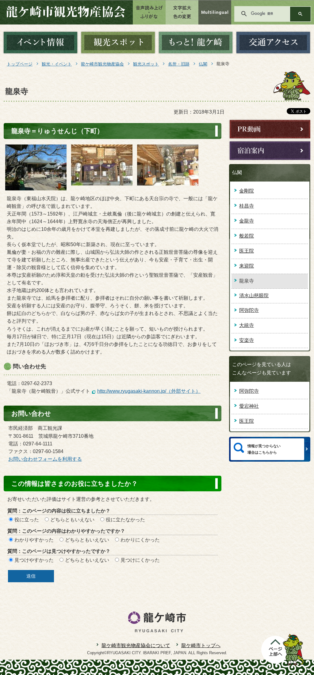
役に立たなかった (125, 519)
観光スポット (146, 64)
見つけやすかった (34, 560)
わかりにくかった (140, 539)
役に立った (26, 519)
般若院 (246, 235)
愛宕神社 (249, 406)
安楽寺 (246, 340)
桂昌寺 (246, 205)
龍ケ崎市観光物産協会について (135, 645)
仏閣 (203, 64)
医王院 (246, 250)
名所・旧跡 (179, 64)
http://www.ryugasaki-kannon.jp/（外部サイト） (149, 391)
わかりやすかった (34, 539)
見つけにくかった (140, 560)
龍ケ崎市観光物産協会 (102, 64)
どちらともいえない (72, 519)
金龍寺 (246, 220)
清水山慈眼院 (254, 295)
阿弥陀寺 (249, 310)
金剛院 (246, 190)
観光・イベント (57, 64)
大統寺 (246, 325)
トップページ (20, 64)
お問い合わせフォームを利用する (45, 459)
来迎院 (246, 265)
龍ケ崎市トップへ (200, 645)
